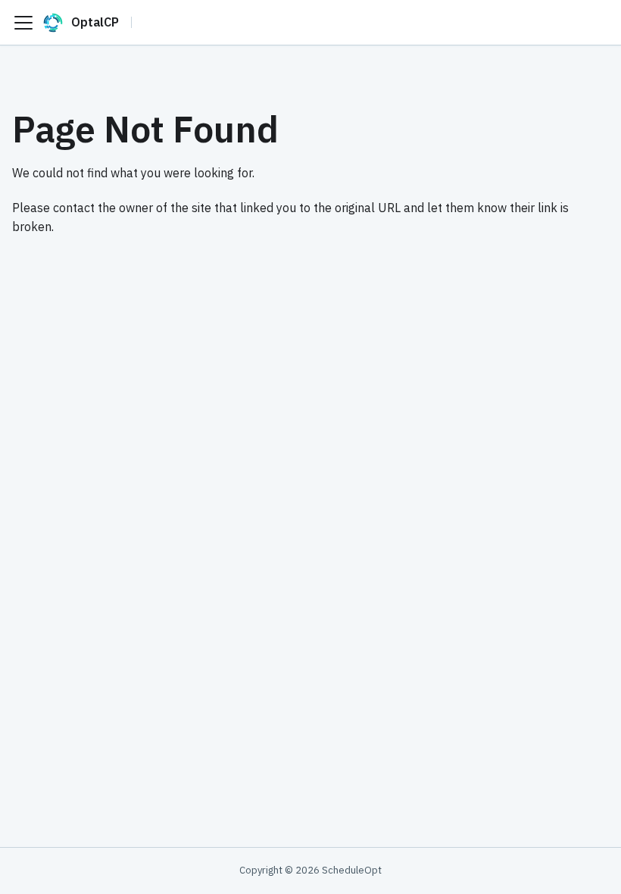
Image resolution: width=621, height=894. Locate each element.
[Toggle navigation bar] (23, 22)
